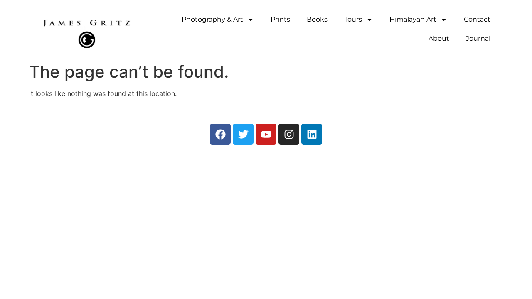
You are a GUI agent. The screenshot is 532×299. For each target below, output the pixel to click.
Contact (477, 19)
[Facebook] (220, 134)
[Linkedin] (311, 134)
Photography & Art (212, 19)
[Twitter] (243, 134)
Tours (353, 19)
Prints (280, 19)
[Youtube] (266, 134)
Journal (478, 38)
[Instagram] (288, 134)
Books (317, 19)
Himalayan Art (412, 19)
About (439, 38)
